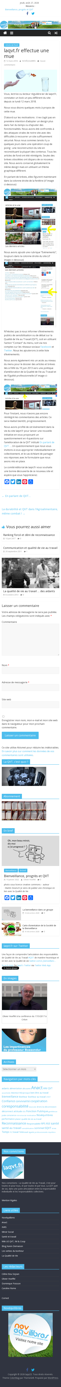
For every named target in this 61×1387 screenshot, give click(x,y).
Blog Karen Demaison (12, 1246)
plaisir (18, 1119)
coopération (38, 1101)
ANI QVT (48, 1088)
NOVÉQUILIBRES (29, 61)
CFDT (48, 1097)
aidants (5, 1088)
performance (8, 1118)
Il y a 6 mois (7, 963)
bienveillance (10, 1096)
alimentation (16, 1088)
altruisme (27, 1088)
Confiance (8, 1101)
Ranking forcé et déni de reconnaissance (29, 535)
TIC (11, 1132)
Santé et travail (9, 1236)
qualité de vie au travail (31, 1119)
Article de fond (11, 45)
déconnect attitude (12, 1111)
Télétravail (23, 1132)
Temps (5, 1132)
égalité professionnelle (38, 1132)
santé (55, 1123)
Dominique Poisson (11, 1283)
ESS (24, 1111)
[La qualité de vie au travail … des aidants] (30, 559)
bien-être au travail (39, 1092)
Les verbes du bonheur (13, 1250)
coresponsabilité (15, 1106)
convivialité (23, 1101)
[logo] (13, 1157)
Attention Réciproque (20, 1093)
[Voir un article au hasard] (56, 33)
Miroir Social (8, 1231)
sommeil (39, 1128)
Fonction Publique (37, 1111)
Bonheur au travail (37, 1096)
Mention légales (9, 1200)
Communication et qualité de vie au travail (30, 548)
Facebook (45, 346)
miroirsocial (21, 1115)
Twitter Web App (43, 963)
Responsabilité (34, 1123)
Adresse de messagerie (15, 682)
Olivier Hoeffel (30, 879)
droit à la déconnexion (46, 1107)
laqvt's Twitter (24, 963)
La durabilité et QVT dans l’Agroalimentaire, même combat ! (30, 511)
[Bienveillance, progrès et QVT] (30, 837)
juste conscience (9, 1115)
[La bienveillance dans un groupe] (11, 908)
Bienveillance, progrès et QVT (19, 9)
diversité (32, 1107)
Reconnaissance (14, 1123)
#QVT (31, 955)
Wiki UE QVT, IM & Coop (13, 1241)
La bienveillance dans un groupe (38, 909)
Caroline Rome (9, 1288)
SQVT (48, 1128)
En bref (23, 870)
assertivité (6, 1093)
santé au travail (11, 1128)
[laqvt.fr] (30, 22)
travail (16, 1132)
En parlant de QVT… (16, 496)
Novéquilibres (45, 1115)
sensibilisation (28, 1128)
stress (54, 1128)
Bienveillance (10, 870)
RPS (43, 1123)
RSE (48, 1123)
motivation (31, 1115)
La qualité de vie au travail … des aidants (29, 591)
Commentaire (9, 622)
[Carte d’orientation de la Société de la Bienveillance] (11, 924)
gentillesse (53, 1111)
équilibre (52, 1132)
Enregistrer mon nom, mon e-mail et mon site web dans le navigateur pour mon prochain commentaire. (30, 724)
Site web (6, 699)
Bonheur (23, 1096)
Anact (37, 1088)
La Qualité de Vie (10, 1255)
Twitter (8, 350)
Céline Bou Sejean (10, 1274)
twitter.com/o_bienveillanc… (42, 959)
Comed (5, 1298)
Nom (5, 665)
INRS (4, 1227)
